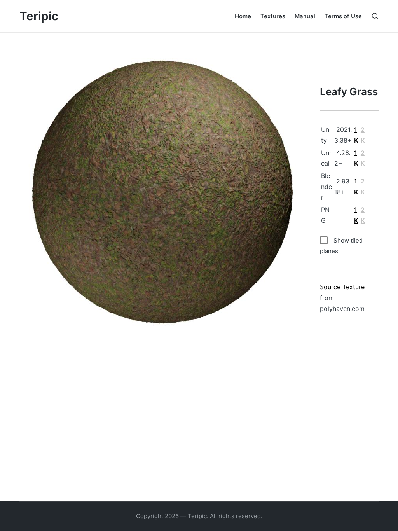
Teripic (38, 16)
